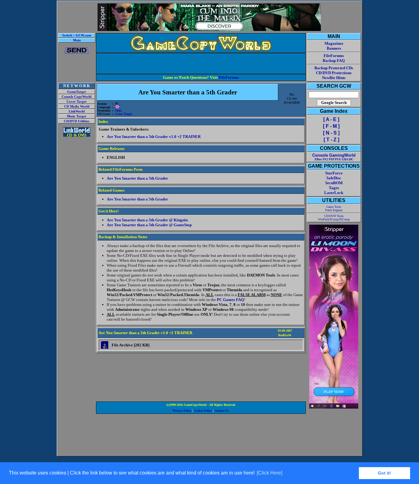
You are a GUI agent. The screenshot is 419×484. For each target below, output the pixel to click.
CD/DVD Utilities (76, 121)
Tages (334, 187)
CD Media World (76, 106)
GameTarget (76, 91)
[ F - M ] (331, 126)
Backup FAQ (334, 60)
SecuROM (334, 183)
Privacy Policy (182, 410)
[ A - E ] (331, 119)
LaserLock (333, 192)
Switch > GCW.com (76, 35)
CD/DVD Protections (334, 73)
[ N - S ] (331, 132)
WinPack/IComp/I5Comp (334, 219)
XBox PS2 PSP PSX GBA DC (333, 159)
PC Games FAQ (230, 299)
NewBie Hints (333, 77)
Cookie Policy (203, 410)
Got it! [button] (384, 473)
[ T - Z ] (331, 139)
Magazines (334, 43)
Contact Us (221, 410)
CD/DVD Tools (334, 216)
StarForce (334, 173)
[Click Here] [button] (269, 472)
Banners (334, 48)
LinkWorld (77, 111)
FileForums (229, 77)
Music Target (76, 116)
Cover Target (76, 101)
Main (77, 40)
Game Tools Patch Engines (334, 208)
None (118, 110)
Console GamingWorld (334, 155)
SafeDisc (333, 178)
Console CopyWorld (76, 96)
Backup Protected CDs (333, 68)
